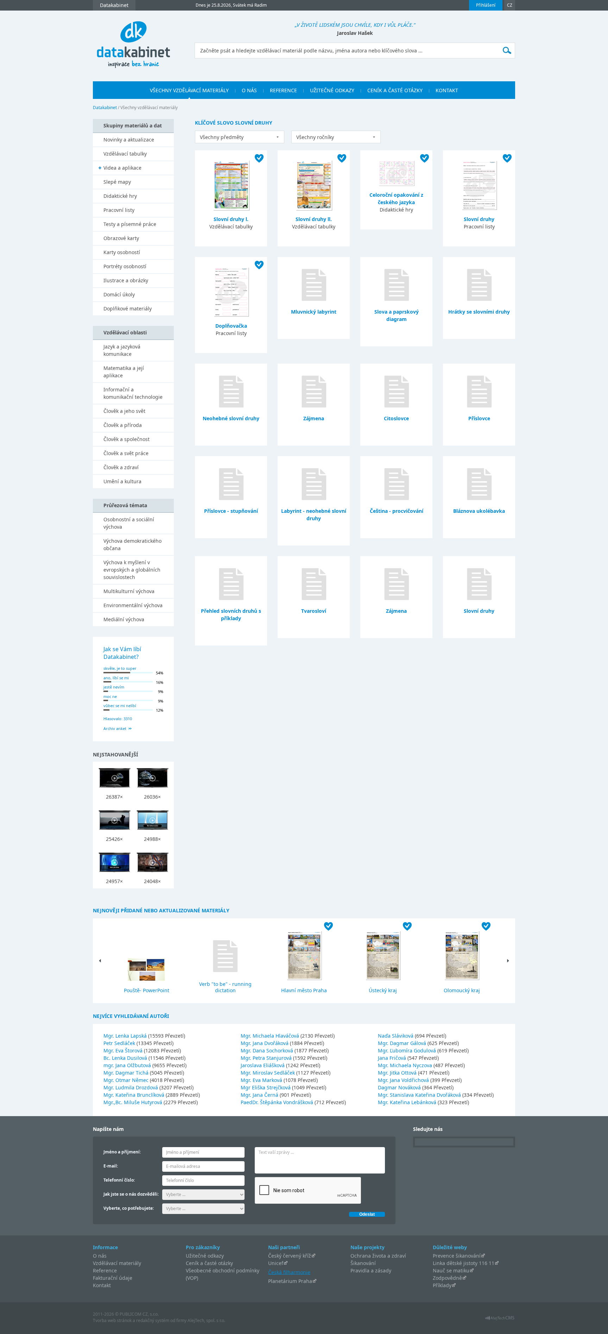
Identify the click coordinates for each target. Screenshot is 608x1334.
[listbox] (239, 137)
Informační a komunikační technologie (133, 393)
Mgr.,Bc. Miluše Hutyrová (133, 1102)
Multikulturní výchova (128, 591)
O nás (100, 1255)
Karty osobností (121, 252)
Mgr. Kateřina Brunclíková (134, 1094)
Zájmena (313, 418)
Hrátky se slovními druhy (479, 311)
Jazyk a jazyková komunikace (121, 350)
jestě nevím (113, 687)
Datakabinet (105, 108)
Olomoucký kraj (462, 990)
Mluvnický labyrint (313, 311)
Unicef (275, 1263)
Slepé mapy (117, 181)
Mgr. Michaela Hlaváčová (270, 1035)
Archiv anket (114, 728)
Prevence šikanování (457, 1255)
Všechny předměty (221, 137)
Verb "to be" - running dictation (225, 987)
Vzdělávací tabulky (125, 153)
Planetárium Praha (290, 1281)
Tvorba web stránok (112, 1320)
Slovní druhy (479, 219)
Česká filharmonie (289, 1272)
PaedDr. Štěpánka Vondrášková (278, 1102)
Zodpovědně (447, 1278)
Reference (105, 1270)
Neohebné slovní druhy (231, 418)
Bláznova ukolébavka (479, 511)
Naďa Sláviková (396, 1035)
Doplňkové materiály (127, 308)
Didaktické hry (120, 196)
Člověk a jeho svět (124, 411)
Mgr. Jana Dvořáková (265, 1043)
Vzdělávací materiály (117, 1263)
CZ (509, 5)
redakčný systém (152, 1320)
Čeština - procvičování (396, 511)
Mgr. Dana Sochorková (267, 1050)
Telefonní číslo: (119, 1180)
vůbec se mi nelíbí (119, 705)
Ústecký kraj (383, 990)
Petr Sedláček (120, 1043)
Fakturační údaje (112, 1278)
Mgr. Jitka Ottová (398, 1072)
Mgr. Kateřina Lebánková (408, 1102)
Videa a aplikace (122, 167)
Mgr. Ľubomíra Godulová (407, 1050)
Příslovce (479, 418)
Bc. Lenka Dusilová (125, 1058)
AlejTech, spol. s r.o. (206, 1320)
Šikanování (363, 1263)
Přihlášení (485, 5)
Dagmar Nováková (400, 1087)
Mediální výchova (123, 619)
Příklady (442, 1285)
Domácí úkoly (119, 294)
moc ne (110, 696)
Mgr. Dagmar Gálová (403, 1043)
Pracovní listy (118, 210)
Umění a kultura (122, 481)
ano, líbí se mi (116, 677)
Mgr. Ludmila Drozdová (131, 1087)
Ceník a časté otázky (209, 1263)
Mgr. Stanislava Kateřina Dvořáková (420, 1094)
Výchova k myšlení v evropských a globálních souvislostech (131, 569)
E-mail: (110, 1166)
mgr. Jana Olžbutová (127, 1065)
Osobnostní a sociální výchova (128, 523)
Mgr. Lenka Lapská (125, 1035)
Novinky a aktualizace (128, 139)
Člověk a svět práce (125, 453)
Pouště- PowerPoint (146, 990)
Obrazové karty (121, 238)
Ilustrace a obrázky (125, 280)
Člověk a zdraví (121, 467)
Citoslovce (396, 418)
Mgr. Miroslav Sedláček (268, 1072)
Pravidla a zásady (370, 1270)
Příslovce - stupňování (231, 511)
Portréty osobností (124, 266)
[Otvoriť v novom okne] (499, 1320)
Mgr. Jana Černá (260, 1094)
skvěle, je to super (120, 668)
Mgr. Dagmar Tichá (126, 1072)
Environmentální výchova (133, 605)
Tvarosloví (313, 611)
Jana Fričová (392, 1058)
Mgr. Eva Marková (262, 1080)
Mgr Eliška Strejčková (266, 1087)
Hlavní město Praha (304, 990)
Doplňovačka (231, 325)
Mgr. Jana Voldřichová (404, 1080)
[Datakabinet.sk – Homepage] (133, 41)
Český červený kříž (289, 1255)
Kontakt (102, 1285)
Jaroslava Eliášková (263, 1065)
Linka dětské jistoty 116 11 (463, 1263)
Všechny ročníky (315, 137)
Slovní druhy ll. (314, 219)
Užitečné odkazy (205, 1255)
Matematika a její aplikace (123, 372)
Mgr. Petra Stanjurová (267, 1058)
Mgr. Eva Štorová (123, 1050)
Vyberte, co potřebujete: (128, 1208)
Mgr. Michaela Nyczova (405, 1065)
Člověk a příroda (122, 425)
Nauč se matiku (451, 1270)
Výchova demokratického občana (132, 544)
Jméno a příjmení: (122, 1152)
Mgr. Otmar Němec (126, 1080)
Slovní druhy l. (231, 219)
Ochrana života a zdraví (378, 1255)
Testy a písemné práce (129, 224)
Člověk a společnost (126, 439)
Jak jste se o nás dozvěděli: (131, 1194)
